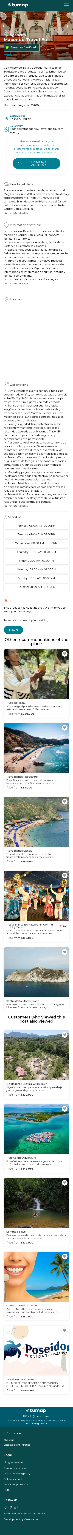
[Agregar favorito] (65, 654)
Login (13, 630)
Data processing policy (17, 1473)
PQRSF (8, 1490)
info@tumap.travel (38, 1416)
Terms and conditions (16, 1468)
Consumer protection (16, 1484)
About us (9, 1440)
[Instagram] (5, 1507)
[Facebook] (11, 1507)
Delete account (13, 1479)
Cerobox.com (32, 1519)
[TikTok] (16, 1507)
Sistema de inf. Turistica (17, 1444)
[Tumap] (18, 5)
